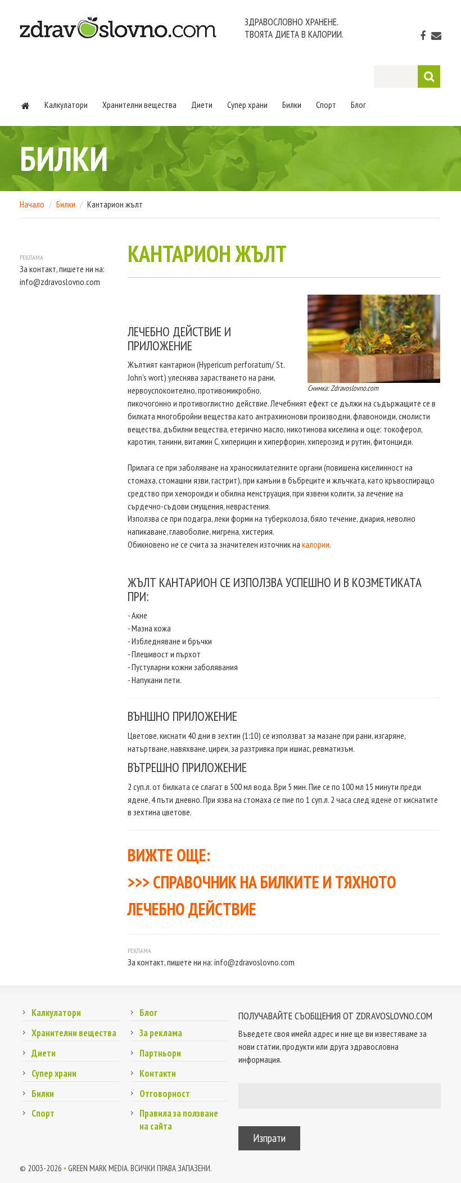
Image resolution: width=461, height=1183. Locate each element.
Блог (358, 104)
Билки (291, 104)
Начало (32, 204)
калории (315, 544)
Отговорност (164, 1093)
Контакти (157, 1073)
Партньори (160, 1053)
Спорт (326, 104)
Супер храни (247, 104)
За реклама (160, 1033)
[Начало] (25, 104)
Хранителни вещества (139, 104)
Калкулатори (66, 104)
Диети (202, 104)
